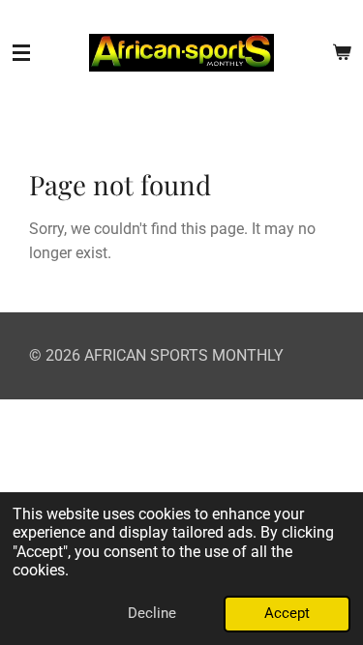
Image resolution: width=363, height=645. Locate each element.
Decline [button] (152, 613)
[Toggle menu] (21, 53)
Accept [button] (287, 613)
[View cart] (341, 53)
